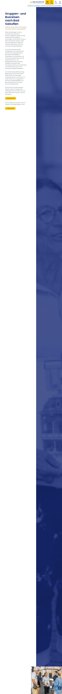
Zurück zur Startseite (37, 2)
